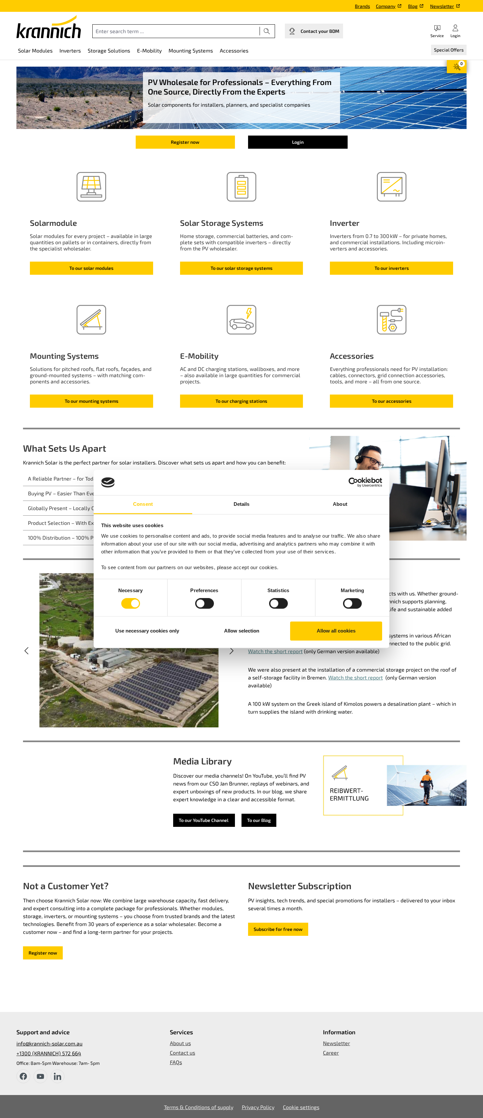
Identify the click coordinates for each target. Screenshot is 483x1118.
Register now (185, 142)
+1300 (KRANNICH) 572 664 (48, 1053)
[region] (129, 650)
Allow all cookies (336, 631)
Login (298, 142)
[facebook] (23, 1076)
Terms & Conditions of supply (198, 1107)
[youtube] (40, 1076)
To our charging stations (241, 401)
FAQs (176, 1062)
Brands (362, 6)
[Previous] (26, 650)
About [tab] (340, 504)
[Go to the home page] (48, 26)
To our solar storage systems (241, 268)
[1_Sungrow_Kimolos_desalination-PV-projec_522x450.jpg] (128, 650)
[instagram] (57, 1076)
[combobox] (176, 31)
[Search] (267, 31)
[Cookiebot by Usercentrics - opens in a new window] (353, 482)
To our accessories (391, 401)
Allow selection (241, 631)
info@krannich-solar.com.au (49, 1043)
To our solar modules (91, 268)
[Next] (232, 650)
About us (180, 1043)
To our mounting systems (91, 401)
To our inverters (392, 268)
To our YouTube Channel (204, 820)
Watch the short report (275, 651)
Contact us (182, 1052)
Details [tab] (242, 504)
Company (386, 6)
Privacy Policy (258, 1107)
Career (331, 1052)
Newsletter (442, 6)
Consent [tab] (143, 504)
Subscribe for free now (278, 929)
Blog (413, 6)
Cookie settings (301, 1107)
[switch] (204, 603)
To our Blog (259, 820)
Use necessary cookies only (147, 631)
